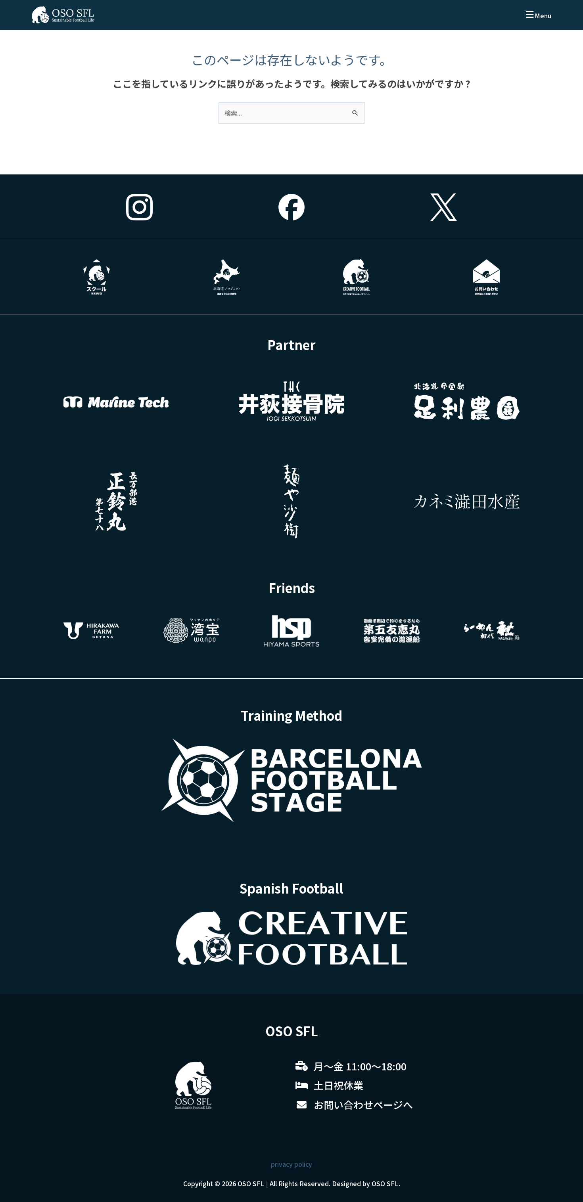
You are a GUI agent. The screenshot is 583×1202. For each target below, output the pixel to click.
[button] (538, 14)
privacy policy (291, 1164)
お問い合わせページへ (363, 1104)
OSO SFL (251, 1183)
